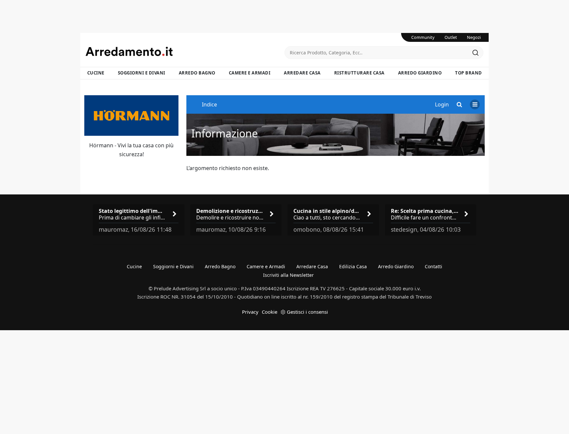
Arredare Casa (302, 73)
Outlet (451, 37)
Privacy (250, 311)
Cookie (269, 311)
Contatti (433, 266)
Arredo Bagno (197, 73)
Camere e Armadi (250, 73)
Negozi (474, 37)
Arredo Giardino (420, 73)
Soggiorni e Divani (141, 73)
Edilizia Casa (353, 266)
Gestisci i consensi (307, 311)
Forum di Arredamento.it (185, 51)
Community (423, 37)
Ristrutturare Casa (359, 73)
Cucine (95, 73)
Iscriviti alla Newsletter (288, 275)
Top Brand (468, 73)
